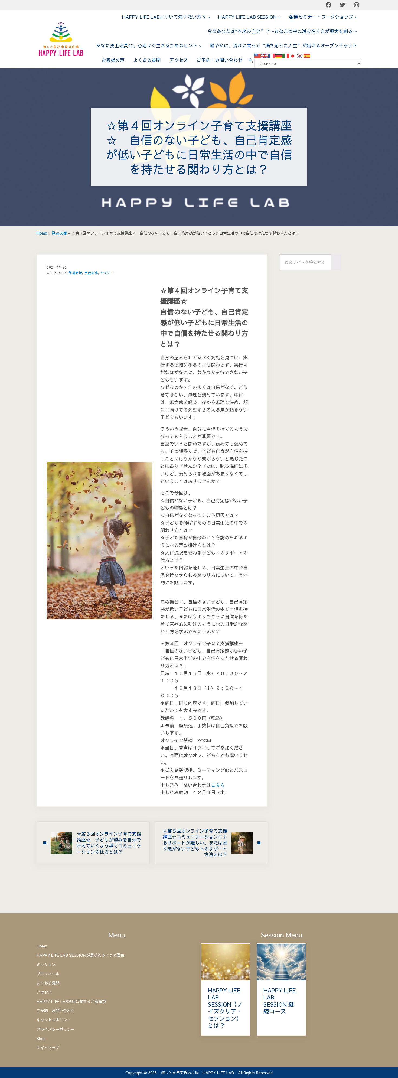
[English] (264, 56)
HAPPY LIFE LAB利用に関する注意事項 (71, 1001)
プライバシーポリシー (55, 1029)
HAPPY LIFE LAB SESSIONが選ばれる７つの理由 (80, 955)
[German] (278, 56)
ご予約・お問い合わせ (55, 1010)
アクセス (44, 992)
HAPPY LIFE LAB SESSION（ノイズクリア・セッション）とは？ (225, 1008)
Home (42, 233)
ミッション (46, 964)
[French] (271, 56)
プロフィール (48, 973)
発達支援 (59, 233)
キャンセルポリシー (54, 1019)
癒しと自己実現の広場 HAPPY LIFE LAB (197, 1072)
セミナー (107, 273)
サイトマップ (48, 1047)
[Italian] (285, 56)
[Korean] (300, 56)
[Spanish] (307, 56)
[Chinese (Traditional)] (257, 56)
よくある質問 (48, 983)
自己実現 (91, 273)
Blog (40, 1038)
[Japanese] (292, 56)
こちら (218, 785)
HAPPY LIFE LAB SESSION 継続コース (279, 1001)
